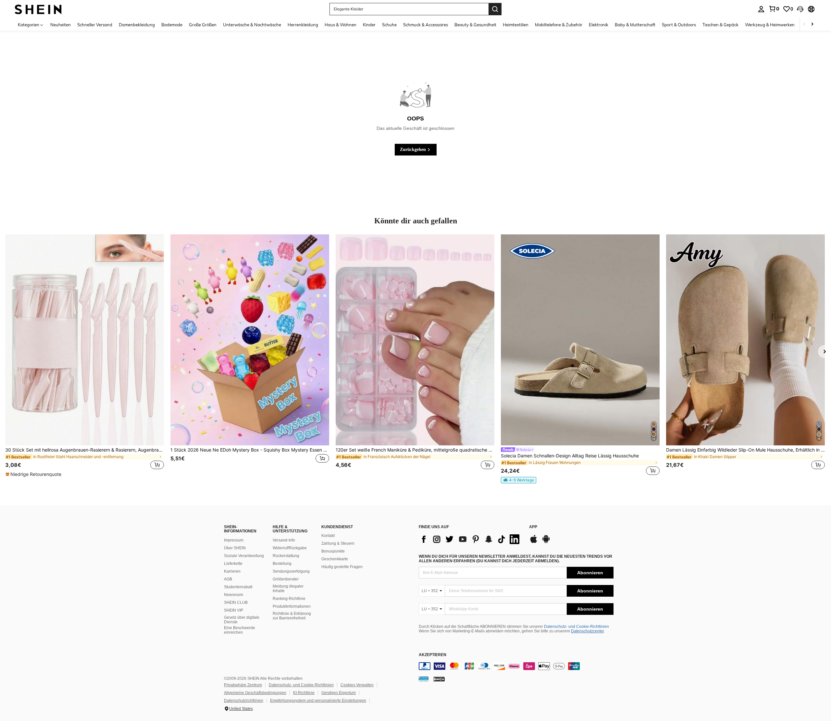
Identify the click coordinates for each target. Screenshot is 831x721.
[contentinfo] (516, 666)
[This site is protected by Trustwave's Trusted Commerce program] (423, 679)
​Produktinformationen (292, 606)
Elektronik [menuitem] (598, 24)
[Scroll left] (804, 24)
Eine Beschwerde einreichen (239, 630)
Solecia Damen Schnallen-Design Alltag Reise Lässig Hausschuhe (570, 455)
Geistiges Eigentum (338, 692)
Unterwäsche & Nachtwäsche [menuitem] (252, 24)
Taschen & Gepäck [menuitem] (720, 24)
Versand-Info (284, 540)
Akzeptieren (432, 655)
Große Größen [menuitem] (203, 24)
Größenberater (286, 579)
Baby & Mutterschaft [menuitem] (635, 24)
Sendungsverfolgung (291, 571)
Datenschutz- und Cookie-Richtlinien (576, 626)
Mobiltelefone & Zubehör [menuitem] (558, 24)
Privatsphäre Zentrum (243, 685)
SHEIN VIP (233, 610)
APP (533, 527)
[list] (471, 539)
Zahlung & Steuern (337, 543)
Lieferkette (233, 563)
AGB (228, 579)
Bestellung (282, 563)
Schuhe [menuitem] (389, 24)
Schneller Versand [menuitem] (94, 24)
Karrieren (232, 571)
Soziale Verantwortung (244, 555)
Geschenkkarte (334, 559)
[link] (773, 9)
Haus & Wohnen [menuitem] (340, 24)
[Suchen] (495, 9)
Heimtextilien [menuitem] (515, 24)
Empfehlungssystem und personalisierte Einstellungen (318, 700)
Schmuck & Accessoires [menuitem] (425, 24)
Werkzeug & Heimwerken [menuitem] (770, 24)
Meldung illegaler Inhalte (288, 588)
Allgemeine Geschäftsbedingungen (255, 692)
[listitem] (84, 356)
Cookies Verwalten (357, 685)
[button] (800, 9)
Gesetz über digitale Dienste (241, 619)
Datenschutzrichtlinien (243, 700)
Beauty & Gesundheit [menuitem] (475, 24)
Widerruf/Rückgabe (290, 548)
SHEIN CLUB (236, 602)
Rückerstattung (286, 555)
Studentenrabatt (238, 587)
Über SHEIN (235, 548)
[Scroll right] (812, 24)
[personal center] (761, 9)
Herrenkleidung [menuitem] (303, 24)
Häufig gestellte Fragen (342, 567)
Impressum (233, 540)
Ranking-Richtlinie (289, 598)
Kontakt (328, 535)
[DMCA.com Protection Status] (439, 679)
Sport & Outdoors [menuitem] (679, 24)
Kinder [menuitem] (369, 24)
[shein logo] (38, 8)
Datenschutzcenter (587, 631)
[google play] (546, 542)
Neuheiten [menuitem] (60, 24)
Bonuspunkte (333, 551)
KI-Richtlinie (304, 692)
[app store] (533, 542)
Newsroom (233, 594)
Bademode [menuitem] (171, 24)
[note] (34, 474)
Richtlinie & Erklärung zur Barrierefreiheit (292, 615)
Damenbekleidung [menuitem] (137, 24)
